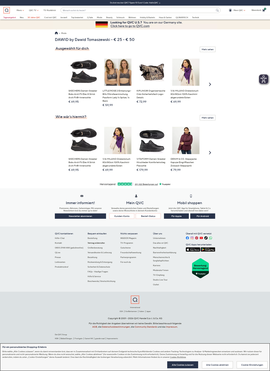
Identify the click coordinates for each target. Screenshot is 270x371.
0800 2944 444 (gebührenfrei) (69, 247)
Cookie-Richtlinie (178, 357)
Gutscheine (125, 247)
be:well (64, 17)
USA (121, 311)
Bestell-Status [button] (148, 216)
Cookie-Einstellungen (252, 364)
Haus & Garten (165, 17)
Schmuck (120, 17)
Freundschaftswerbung (130, 252)
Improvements (112, 338)
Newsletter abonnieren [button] (80, 216)
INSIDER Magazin (128, 238)
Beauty (109, 17)
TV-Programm (126, 243)
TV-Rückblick (49, 10)
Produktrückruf (61, 267)
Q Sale (90, 17)
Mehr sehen (208, 49)
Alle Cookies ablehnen (217, 364)
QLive (57, 252)
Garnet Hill (89, 338)
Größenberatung (95, 247)
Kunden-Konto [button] (122, 216)
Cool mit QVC (50, 17)
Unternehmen (159, 238)
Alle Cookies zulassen (183, 364)
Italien (141, 311)
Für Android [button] (203, 216)
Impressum (171, 326)
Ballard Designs (66, 338)
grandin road (100, 338)
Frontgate (79, 338)
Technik (195, 17)
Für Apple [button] (176, 216)
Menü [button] (19, 10)
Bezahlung (92, 257)
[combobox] (138, 10)
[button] (234, 10)
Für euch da (125, 262)
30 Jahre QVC (34, 17)
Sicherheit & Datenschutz (99, 267)
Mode (99, 17)
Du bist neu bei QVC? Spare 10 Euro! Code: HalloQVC (134, 2)
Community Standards (146, 326)
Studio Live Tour (160, 279)
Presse (58, 257)
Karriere (156, 265)
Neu (22, 17)
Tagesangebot (9, 17)
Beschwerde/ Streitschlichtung (101, 281)
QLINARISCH (182, 17)
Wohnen (132, 17)
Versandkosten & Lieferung (100, 252)
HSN (56, 338)
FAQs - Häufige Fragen (98, 271)
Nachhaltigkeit (159, 247)
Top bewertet (77, 17)
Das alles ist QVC (160, 243)
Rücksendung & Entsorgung (100, 262)
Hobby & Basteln (147, 17)
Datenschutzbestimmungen (116, 326)
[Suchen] (217, 10)
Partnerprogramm (128, 257)
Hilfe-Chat (60, 238)
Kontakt (58, 243)
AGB (94, 326)
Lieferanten (60, 262)
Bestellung (92, 238)
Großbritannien (131, 311)
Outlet (156, 284)
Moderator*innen (160, 270)
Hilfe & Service (94, 276)
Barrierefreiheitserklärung (164, 252)
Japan (148, 311)
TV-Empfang (158, 275)
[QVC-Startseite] (56, 33)
